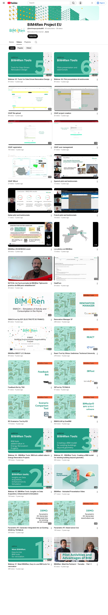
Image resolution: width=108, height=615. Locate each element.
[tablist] (54, 42)
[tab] (11, 42)
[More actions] (51, 80)
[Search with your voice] (80, 3)
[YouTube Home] (12, 3)
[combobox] (49, 3)
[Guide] (4, 3)
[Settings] (92, 3)
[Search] (73, 3)
